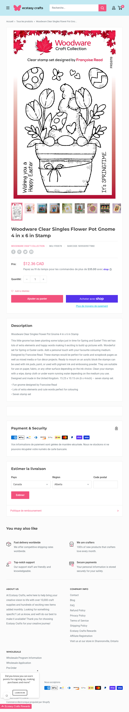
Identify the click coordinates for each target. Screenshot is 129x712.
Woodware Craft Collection (28, 246)
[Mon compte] (113, 8)
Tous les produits (24, 21)
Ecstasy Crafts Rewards (83, 630)
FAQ (72, 605)
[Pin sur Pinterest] (19, 251)
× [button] (37, 670)
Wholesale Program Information (24, 657)
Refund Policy (77, 610)
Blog (72, 600)
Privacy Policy (78, 615)
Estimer (20, 495)
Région (56, 477)
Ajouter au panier (37, 298)
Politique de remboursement (26, 510)
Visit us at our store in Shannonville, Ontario (94, 641)
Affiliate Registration (81, 635)
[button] (20, 291)
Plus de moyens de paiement (92, 306)
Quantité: (16, 279)
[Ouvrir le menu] (7, 8)
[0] (120, 8)
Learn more (20, 693)
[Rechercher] (102, 7)
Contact (74, 595)
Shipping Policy (78, 625)
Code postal (100, 477)
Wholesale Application (18, 662)
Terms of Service (79, 620)
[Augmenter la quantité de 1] (43, 279)
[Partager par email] (31, 251)
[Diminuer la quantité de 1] (26, 279)
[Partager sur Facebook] (13, 251)
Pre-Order (11, 667)
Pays (14, 477)
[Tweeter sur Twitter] (25, 251)
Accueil (9, 21)
